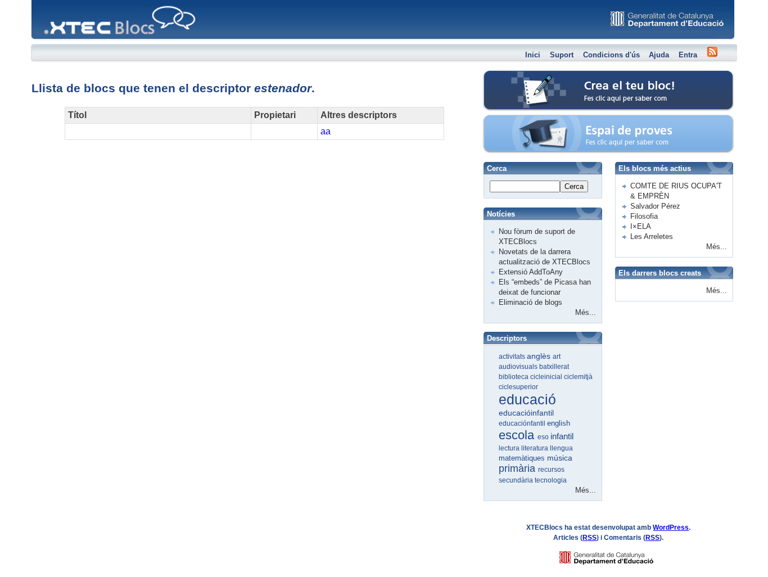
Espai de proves (532, 121)
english (558, 423)
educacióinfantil (526, 412)
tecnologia (551, 480)
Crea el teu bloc (531, 76)
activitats (513, 356)
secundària (517, 480)
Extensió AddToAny (531, 272)
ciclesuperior (518, 387)
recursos (551, 470)
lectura (510, 448)
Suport (561, 55)
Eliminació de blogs (530, 302)
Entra (688, 55)
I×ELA (640, 226)
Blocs (47, 3)
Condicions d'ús (611, 55)
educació (527, 399)
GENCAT (617, 555)
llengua (561, 448)
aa (325, 131)
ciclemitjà (578, 377)
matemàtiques (523, 458)
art (557, 356)
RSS (589, 538)
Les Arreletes (651, 236)
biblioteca (514, 377)
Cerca (574, 186)
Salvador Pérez (655, 206)
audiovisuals (519, 367)
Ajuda (659, 55)
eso (543, 437)
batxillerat (554, 367)
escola (518, 435)
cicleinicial (547, 377)
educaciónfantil (523, 423)
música (559, 457)
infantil (561, 436)
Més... (585, 312)
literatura (535, 448)
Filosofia (644, 216)
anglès (540, 355)
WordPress (671, 527)
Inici (532, 55)
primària (518, 468)
